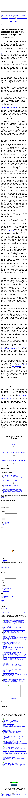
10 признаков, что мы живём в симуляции (13, 480)
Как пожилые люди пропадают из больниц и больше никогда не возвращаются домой (13, 491)
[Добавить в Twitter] (20, 791)
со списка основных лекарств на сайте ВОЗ (14, 348)
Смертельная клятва (8, 725)
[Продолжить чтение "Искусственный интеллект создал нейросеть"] (14, 764)
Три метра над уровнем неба (9, 636)
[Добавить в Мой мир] (18, 16)
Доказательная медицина (9, 107)
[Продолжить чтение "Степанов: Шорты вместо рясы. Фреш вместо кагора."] (15, 646)
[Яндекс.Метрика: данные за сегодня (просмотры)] (5, 567)
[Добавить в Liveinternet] (21, 18)
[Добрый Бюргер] (14, 696)
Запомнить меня (7, 516)
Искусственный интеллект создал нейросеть (13, 765)
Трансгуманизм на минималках (10, 476)
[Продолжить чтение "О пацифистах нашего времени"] (11, 719)
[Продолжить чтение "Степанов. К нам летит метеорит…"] (12, 741)
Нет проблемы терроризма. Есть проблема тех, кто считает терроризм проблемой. (15, 487)
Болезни (10, 467)
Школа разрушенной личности (10, 633)
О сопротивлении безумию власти (11, 643)
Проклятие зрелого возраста (9, 492)
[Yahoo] (3, 505)
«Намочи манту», (14, 103)
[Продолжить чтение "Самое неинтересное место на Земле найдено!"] (14, 654)
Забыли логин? (6, 523)
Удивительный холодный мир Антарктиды (13, 621)
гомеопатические (6, 398)
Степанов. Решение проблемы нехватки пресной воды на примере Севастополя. (14, 640)
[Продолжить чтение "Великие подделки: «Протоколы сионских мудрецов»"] (15, 660)
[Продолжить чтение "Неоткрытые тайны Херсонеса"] (11, 721)
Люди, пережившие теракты (6, 711)
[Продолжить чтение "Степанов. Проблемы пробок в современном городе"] (15, 759)
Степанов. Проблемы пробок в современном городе (15, 760)
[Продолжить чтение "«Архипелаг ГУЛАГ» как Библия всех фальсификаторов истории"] (15, 650)
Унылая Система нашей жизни (10, 763)
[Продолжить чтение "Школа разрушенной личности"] (11, 632)
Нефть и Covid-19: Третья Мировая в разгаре (13, 631)
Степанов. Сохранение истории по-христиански (14, 744)
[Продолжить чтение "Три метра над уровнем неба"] (10, 635)
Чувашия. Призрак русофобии (10, 673)
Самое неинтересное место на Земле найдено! (14, 655)
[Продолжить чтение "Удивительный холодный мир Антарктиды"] (13, 620)
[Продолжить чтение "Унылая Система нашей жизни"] (11, 762)
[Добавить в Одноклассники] (8, 18)
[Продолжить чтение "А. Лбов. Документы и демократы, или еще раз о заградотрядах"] (15, 749)
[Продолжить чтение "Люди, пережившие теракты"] (8, 709)
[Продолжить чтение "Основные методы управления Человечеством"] (14, 738)
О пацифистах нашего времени (10, 720)
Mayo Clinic (16, 366)
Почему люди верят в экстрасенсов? (11, 628)
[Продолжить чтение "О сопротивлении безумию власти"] (11, 642)
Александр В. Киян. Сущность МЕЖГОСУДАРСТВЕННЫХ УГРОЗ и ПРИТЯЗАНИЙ (12, 669)
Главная (5, 560)
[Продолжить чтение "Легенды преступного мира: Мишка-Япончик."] (14, 657)
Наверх (2, 497)
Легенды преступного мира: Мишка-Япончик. (14, 658)
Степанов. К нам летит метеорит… (11, 742)
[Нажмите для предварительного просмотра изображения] (14, 26)
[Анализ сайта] (14, 551)
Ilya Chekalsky (5, 431)
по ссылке (12, 230)
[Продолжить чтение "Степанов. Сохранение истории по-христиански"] (15, 743)
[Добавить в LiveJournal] (7, 16)
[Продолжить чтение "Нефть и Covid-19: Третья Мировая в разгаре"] (14, 630)
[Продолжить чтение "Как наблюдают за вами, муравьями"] (12, 731)
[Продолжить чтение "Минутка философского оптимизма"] (12, 746)
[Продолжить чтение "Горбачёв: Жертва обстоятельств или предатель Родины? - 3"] (14, 610)
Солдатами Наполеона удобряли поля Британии (14, 477)
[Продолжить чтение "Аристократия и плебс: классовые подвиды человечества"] (15, 735)
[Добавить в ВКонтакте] (21, 15)
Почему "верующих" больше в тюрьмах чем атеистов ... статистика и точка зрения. (13, 682)
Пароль (3, 514)
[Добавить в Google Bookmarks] (8, 15)
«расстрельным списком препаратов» (13, 53)
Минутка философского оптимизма (11, 747)
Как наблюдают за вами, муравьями (11, 732)
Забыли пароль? (7, 522)
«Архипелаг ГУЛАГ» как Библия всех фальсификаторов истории (12, 653)
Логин (3, 511)
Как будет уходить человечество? (11, 485)
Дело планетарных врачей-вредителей (12, 489)
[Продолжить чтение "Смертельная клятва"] (8, 724)
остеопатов (22, 395)
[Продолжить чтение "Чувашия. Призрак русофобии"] (10, 671)
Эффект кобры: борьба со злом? (10, 475)
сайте (25, 343)
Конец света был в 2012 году (10, 479)
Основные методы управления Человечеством (14, 740)
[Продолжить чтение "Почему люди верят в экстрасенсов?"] (12, 627)
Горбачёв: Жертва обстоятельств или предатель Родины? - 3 (13, 612)
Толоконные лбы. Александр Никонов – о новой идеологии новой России (14, 756)
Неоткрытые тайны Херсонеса (10, 722)
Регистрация (6, 524)
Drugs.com (24, 364)
